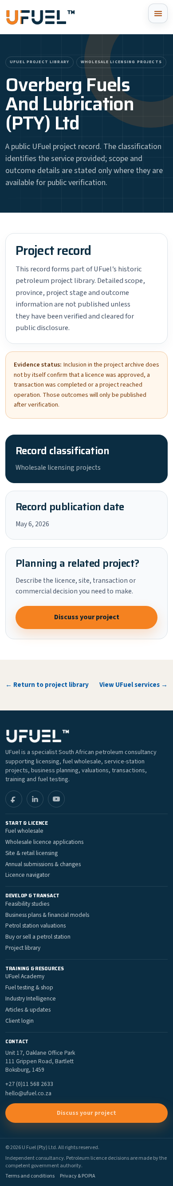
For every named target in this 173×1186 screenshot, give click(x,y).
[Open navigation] (158, 13)
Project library (22, 948)
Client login (19, 1021)
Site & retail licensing (31, 853)
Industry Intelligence (30, 998)
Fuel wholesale (24, 831)
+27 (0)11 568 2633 (29, 1084)
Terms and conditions (30, 1176)
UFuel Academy (24, 976)
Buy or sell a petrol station (38, 936)
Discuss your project (86, 617)
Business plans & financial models (47, 915)
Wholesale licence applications (44, 842)
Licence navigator (27, 875)
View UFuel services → (133, 685)
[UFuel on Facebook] (13, 799)
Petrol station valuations (35, 925)
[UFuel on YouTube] (56, 799)
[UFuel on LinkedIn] (35, 799)
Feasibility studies (27, 904)
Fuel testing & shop (29, 987)
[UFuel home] (40, 16)
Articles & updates (28, 1009)
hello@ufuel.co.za (28, 1093)
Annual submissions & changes (43, 864)
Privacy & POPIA (77, 1176)
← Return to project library (47, 685)
